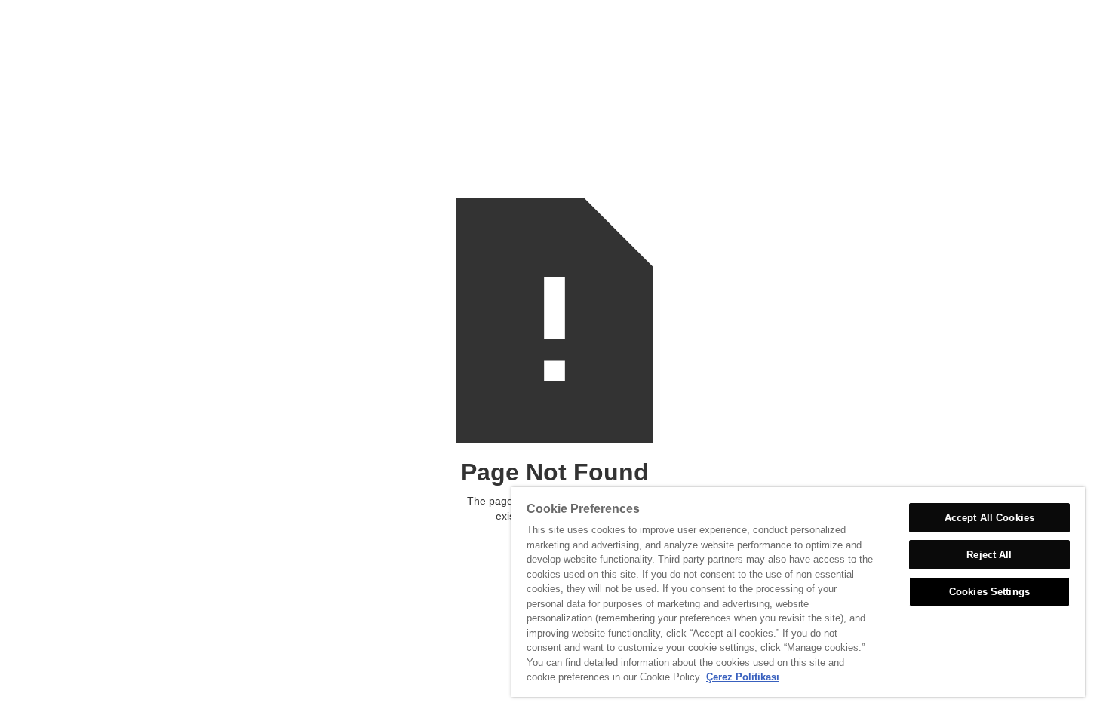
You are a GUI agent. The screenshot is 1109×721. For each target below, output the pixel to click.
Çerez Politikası (742, 677)
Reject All (989, 554)
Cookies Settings (989, 591)
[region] (798, 592)
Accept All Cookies (989, 517)
